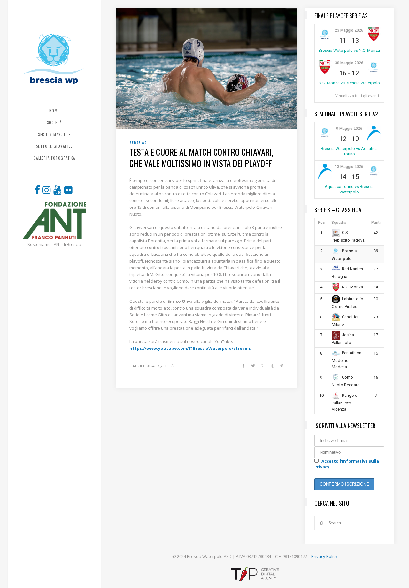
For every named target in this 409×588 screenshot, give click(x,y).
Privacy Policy (324, 556)
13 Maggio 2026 (349, 166)
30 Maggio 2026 (349, 63)
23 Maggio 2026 (349, 30)
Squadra (338, 222)
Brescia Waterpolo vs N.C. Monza (349, 50)
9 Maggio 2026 (349, 128)
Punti (376, 222)
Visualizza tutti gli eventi (357, 96)
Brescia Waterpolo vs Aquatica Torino (349, 151)
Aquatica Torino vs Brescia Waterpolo (349, 189)
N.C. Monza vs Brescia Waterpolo (349, 83)
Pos (321, 222)
